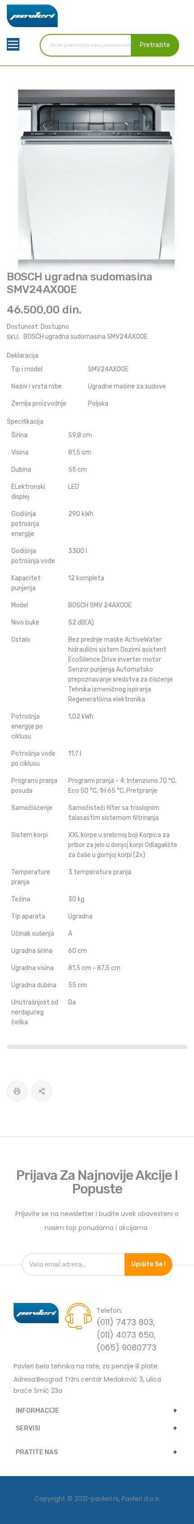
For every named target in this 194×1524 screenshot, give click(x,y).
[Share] (42, 1091)
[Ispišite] (17, 1091)
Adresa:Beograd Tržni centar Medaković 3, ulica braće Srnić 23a (87, 1385)
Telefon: (109, 1310)
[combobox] (110, 45)
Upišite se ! (148, 1264)
